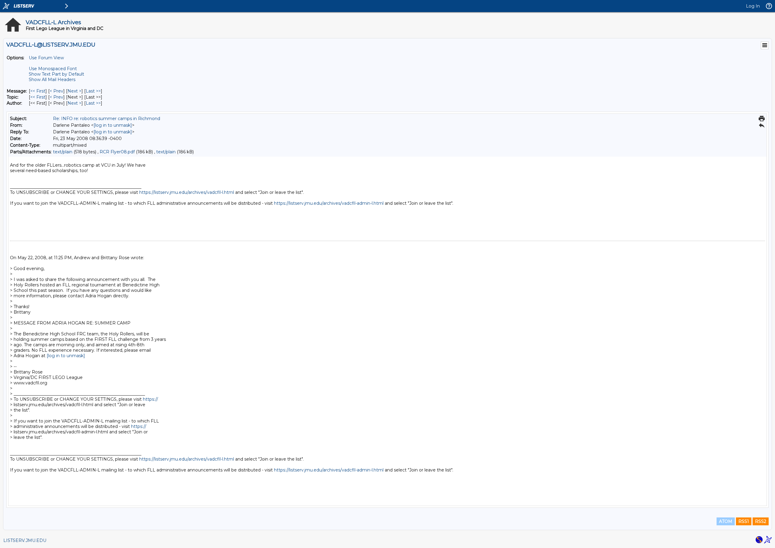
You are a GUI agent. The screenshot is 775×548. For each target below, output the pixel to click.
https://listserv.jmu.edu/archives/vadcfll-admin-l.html (329, 203)
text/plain (62, 152)
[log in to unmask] (113, 125)
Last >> (93, 91)
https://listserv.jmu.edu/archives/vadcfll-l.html (186, 192)
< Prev (56, 91)
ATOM (725, 521)
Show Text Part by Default (56, 74)
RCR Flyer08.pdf (117, 152)
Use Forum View (46, 57)
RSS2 (760, 521)
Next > (74, 91)
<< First (37, 91)
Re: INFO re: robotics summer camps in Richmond (106, 118)
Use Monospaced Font (53, 68)
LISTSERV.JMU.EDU (24, 540)
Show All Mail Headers (52, 79)
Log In (753, 6)
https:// (150, 399)
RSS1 (743, 521)
